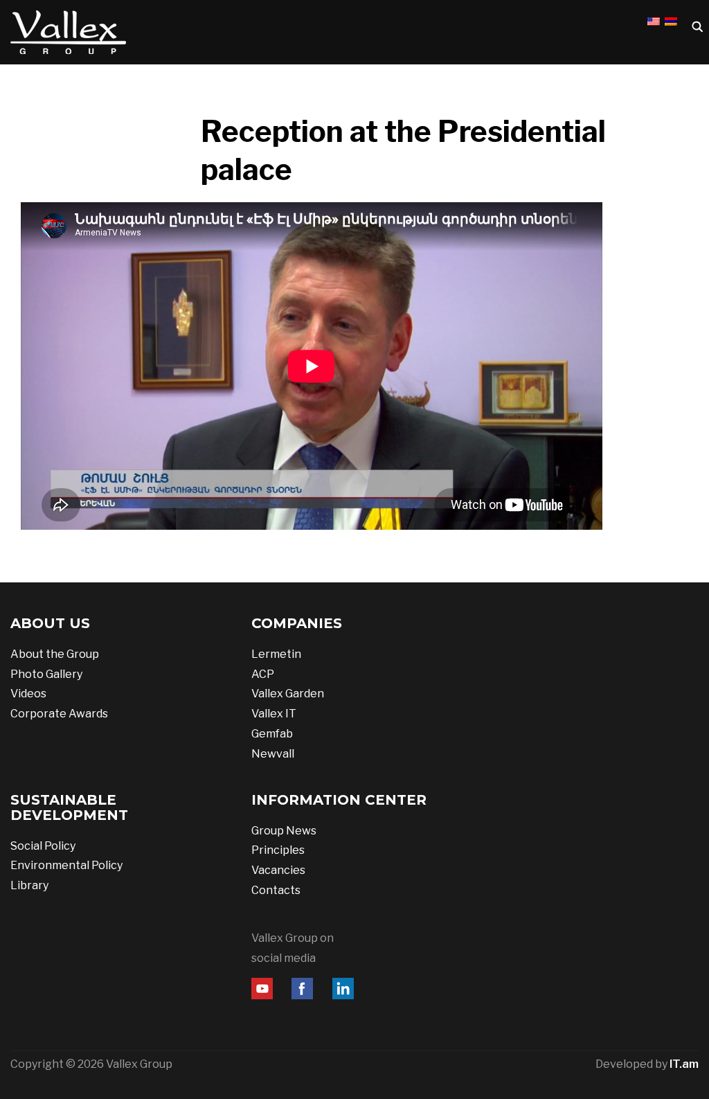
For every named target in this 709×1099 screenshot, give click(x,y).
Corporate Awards (59, 713)
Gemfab (272, 733)
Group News (283, 830)
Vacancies (278, 870)
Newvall (272, 753)
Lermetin (276, 654)
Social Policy (42, 845)
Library (29, 885)
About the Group (54, 654)
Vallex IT (273, 713)
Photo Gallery (46, 674)
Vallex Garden (287, 693)
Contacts (275, 890)
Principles (278, 850)
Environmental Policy (66, 865)
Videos (28, 693)
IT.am (684, 1064)
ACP (262, 674)
